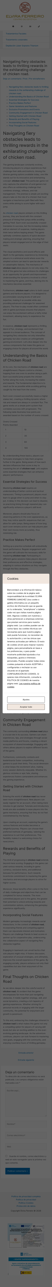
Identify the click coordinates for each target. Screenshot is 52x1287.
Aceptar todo (26, 707)
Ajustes (26, 699)
